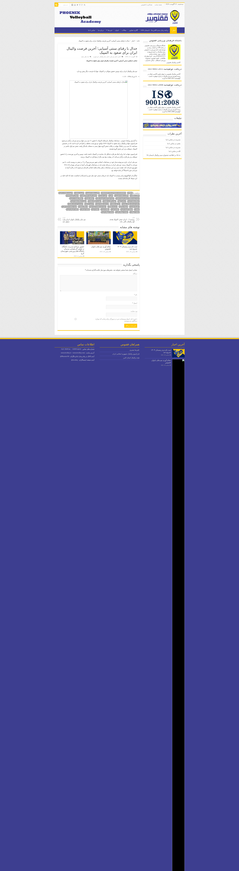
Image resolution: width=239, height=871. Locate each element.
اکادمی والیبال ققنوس (122, 195)
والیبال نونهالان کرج (107, 212)
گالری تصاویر (133, 30)
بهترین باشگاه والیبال (94, 201)
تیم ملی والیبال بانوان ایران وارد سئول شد (74, 220)
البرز (111, 195)
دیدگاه (135, 274)
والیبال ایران (105, 209)
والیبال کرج (95, 209)
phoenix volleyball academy (113, 193)
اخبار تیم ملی (113, 56)
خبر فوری (96, 56)
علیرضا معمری (134, 206)
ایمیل (134, 303)
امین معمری (102, 195)
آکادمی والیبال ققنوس (93, 193)
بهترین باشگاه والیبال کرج (79, 201)
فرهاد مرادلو (123, 206)
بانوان (117, 30)
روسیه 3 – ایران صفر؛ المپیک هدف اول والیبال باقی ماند (122, 220)
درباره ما (101, 30)
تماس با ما (91, 30)
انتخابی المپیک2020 (72, 195)
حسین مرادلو (89, 204)
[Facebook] (80, 4)
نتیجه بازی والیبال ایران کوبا (97, 206)
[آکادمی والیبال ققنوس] (119, 17)
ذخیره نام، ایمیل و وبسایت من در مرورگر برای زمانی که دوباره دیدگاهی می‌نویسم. (116, 320)
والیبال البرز (115, 209)
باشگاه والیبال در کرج (76, 198)
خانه (138, 41)
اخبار (174, 30)
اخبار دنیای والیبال (104, 56)
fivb (130, 193)
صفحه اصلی (180, 30)
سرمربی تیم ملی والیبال (75, 204)
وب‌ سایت (134, 311)
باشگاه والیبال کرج (134, 201)
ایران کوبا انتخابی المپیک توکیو (105, 198)
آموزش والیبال (79, 193)
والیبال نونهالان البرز (121, 212)
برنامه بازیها (122, 201)
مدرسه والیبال (113, 206)
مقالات (124, 30)
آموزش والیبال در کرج (66, 193)
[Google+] (82, 4)
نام (135, 295)
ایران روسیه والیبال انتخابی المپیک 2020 (128, 198)
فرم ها (110, 30)
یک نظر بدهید (85, 56)
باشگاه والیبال (89, 198)
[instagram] (72, 4)
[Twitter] (77, 4)
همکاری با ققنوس (146, 5)
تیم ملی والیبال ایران (102, 204)
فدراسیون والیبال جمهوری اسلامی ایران (125, 354)
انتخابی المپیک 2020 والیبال (88, 195)
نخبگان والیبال (83, 206)
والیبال (137, 209)
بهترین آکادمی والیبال (109, 201)
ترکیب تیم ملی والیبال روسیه (131, 204)
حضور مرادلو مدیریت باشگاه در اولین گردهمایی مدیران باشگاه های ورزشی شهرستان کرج (72, 250)
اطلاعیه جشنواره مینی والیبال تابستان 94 (160, 155)
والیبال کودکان (85, 209)
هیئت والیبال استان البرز (69, 206)
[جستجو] (56, 5)
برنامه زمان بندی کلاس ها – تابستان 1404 (154, 30)
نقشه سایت (158, 5)
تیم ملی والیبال (115, 204)
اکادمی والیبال (135, 195)
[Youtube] (75, 4)
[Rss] (85, 4)
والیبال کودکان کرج (72, 209)
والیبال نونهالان (135, 212)
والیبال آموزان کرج (127, 209)
